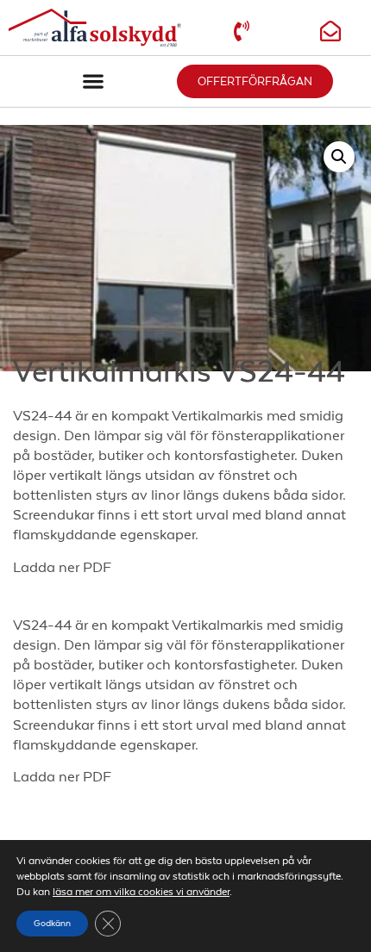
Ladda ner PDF (62, 567)
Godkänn (52, 923)
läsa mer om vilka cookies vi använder (141, 892)
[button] (93, 81)
